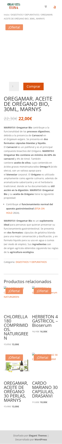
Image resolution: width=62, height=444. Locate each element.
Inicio (6, 14)
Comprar (33, 86)
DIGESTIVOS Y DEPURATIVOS (25, 14)
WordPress (41, 439)
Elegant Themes (38, 435)
